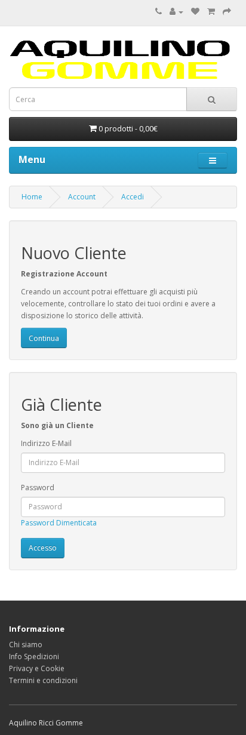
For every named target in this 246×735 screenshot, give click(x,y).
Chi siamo (25, 644)
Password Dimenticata (59, 523)
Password (37, 487)
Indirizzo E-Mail (46, 443)
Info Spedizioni (34, 656)
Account (82, 197)
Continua (44, 338)
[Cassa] (227, 12)
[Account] (176, 12)
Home (31, 197)
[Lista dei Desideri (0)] (195, 12)
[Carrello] (211, 12)
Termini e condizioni (43, 680)
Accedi (132, 197)
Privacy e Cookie (36, 668)
